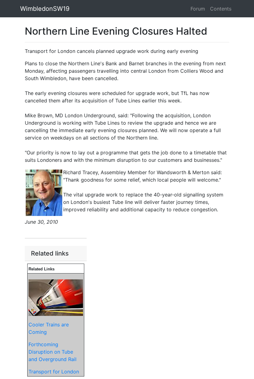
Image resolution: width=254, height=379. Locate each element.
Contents (220, 9)
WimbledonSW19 (44, 8)
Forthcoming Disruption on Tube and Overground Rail (52, 351)
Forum (197, 9)
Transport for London (53, 371)
